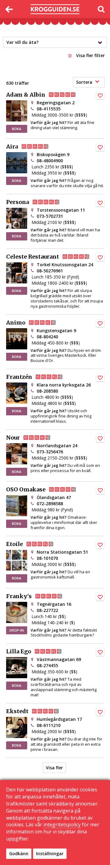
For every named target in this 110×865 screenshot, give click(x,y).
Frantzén (19, 377)
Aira (12, 146)
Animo (15, 322)
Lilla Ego (18, 651)
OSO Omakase (26, 489)
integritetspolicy (62, 824)
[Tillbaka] (9, 9)
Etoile (14, 544)
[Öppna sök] (101, 9)
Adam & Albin (25, 94)
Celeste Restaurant (32, 256)
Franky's (19, 596)
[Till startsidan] (55, 9)
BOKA (16, 128)
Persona (17, 202)
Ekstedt (17, 711)
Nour (13, 437)
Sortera (84, 82)
